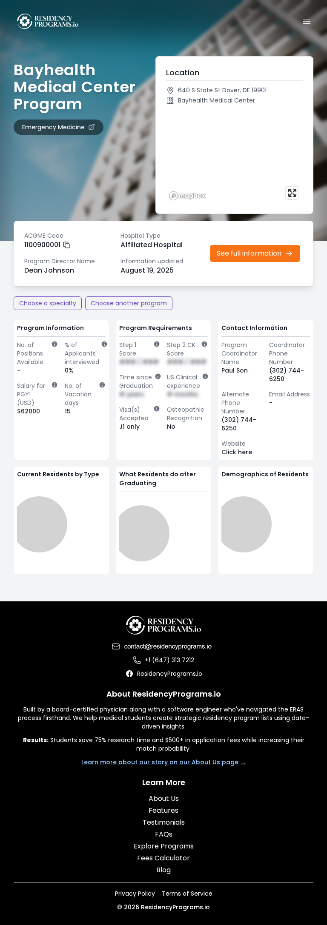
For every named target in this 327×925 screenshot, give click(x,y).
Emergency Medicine (53, 127)
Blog (163, 870)
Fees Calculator (163, 858)
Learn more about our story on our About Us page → (163, 762)
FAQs (163, 834)
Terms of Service (187, 893)
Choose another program (129, 303)
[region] (234, 155)
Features (163, 810)
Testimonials (164, 822)
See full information (249, 253)
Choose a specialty (47, 303)
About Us (164, 798)
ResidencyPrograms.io (169, 673)
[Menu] (306, 21)
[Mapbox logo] (187, 196)
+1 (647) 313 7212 (169, 660)
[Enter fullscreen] (292, 193)
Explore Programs (164, 846)
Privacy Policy (135, 893)
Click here (236, 452)
